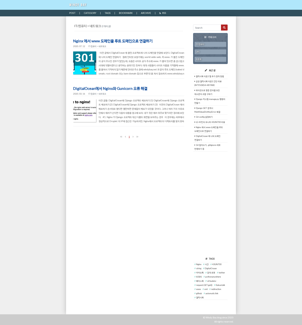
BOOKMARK (126, 13)
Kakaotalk (220, 285)
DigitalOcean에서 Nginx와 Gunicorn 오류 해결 (110, 88)
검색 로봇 (211, 272)
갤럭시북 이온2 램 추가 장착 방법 (210, 76)
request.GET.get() (204, 285)
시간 (207, 264)
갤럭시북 (200, 297)
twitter (222, 272)
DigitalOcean (211, 268)
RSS (164, 13)
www (198, 289)
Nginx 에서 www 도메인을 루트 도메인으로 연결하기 (113, 41)
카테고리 (212, 37)
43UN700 (216, 264)
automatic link (211, 293)
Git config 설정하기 (204, 117)
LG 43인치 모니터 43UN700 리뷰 (210, 122)
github (199, 293)
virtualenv (211, 281)
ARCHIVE (146, 13)
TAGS (108, 13)
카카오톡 (200, 272)
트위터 (199, 276)
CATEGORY (90, 13)
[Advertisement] (210, 204)
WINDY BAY (78, 5)
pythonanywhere (213, 276)
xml (206, 289)
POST (72, 13)
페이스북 (200, 281)
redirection (216, 289)
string (199, 268)
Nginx (199, 264)
